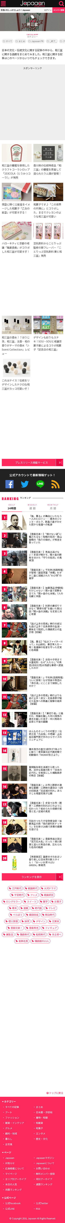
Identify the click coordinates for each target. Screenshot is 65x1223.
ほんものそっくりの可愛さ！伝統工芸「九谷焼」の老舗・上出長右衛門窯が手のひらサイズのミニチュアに (45, 735)
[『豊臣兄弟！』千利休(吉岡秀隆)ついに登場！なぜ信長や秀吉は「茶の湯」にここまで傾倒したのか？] (14, 684)
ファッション (12, 1117)
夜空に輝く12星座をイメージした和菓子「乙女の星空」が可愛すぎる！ (16, 208)
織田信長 (33, 914)
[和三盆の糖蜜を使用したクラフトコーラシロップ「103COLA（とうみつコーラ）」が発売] (17, 153)
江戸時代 (16, 888)
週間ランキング (44, 1184)
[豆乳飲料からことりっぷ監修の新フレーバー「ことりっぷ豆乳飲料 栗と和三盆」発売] (48, 231)
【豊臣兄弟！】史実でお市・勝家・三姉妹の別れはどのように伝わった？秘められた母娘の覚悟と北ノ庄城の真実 (45, 807)
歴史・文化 (42, 1138)
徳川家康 (13, 921)
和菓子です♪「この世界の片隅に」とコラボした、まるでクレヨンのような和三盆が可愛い (47, 210)
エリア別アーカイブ (15, 1179)
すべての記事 (12, 1107)
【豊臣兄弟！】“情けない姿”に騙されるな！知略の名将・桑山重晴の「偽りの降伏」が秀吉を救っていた (45, 538)
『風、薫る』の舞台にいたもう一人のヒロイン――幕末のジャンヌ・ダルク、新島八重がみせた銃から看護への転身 (45, 520)
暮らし (8, 1138)
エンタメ (40, 1133)
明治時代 (50, 914)
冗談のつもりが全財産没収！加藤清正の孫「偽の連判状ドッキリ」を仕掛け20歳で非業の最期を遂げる (45, 825)
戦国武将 (48, 895)
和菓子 (39, 1128)
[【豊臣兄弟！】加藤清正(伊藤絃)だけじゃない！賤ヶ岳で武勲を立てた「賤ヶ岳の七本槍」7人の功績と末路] (14, 594)
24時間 (12, 507)
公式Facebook (9, 484)
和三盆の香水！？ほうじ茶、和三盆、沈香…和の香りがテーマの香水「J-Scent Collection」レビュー (16, 345)
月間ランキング (13, 1189)
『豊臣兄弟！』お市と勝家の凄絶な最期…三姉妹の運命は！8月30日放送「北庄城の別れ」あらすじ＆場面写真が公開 (46, 789)
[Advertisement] (32, 104)
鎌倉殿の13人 (42, 941)
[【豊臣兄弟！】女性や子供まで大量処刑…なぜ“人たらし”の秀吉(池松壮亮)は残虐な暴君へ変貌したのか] (14, 666)
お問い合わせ (43, 1168)
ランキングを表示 (31, 877)
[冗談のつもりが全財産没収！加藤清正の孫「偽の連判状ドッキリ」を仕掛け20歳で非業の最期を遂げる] (14, 827)
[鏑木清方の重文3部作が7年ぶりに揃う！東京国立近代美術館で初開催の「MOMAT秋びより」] (14, 756)
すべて (9, 41)
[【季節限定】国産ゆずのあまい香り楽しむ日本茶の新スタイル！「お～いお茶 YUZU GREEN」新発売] (14, 863)
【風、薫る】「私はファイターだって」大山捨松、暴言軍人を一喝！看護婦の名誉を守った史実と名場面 (46, 646)
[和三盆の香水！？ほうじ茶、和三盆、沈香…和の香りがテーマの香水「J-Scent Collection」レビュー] (17, 325)
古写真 (8, 1144)
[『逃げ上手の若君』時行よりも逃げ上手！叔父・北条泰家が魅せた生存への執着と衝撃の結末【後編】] (14, 702)
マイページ (11, 1173)
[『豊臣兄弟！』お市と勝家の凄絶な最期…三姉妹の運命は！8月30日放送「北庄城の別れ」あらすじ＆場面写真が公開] (14, 792)
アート (8, 1112)
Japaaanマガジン (45, 1158)
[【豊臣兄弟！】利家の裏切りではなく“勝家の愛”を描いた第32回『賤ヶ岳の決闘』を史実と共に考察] (14, 612)
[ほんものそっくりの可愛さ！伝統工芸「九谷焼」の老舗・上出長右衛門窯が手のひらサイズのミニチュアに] (14, 738)
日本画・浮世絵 (44, 1112)
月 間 (53, 507)
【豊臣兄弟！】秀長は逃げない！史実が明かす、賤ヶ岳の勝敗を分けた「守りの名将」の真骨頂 (45, 556)
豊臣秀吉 (33, 928)
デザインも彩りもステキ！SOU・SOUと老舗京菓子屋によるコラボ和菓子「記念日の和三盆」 (47, 343)
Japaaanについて (45, 1163)
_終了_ (53, 41)
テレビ (52, 908)
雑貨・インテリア (14, 1123)
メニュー (3, 3)
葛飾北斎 (23, 941)
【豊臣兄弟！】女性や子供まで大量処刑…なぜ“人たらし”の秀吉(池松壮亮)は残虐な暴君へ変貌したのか (46, 664)
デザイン (40, 921)
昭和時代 (40, 934)
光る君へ (56, 934)
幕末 (14, 908)
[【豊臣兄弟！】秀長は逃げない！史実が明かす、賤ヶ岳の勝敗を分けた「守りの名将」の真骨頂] (14, 558)
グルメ (8, 1128)
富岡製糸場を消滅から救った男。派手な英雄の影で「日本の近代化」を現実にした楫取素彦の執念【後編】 (45, 771)
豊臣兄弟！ (16, 928)
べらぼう (17, 914)
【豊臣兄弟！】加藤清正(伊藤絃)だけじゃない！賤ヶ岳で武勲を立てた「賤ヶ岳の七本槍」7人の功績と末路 (46, 592)
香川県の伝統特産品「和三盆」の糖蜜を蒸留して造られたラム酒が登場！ (47, 169)
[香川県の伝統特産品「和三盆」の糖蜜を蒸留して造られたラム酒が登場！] (48, 153)
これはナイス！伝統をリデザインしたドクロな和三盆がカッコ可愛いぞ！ (16, 384)
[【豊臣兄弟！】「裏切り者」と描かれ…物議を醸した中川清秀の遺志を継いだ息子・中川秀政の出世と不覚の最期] (14, 720)
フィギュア (51, 928)
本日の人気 (11, 1184)
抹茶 (27, 921)
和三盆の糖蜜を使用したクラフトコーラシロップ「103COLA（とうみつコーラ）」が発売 (16, 171)
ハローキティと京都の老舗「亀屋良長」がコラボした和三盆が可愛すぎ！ (16, 247)
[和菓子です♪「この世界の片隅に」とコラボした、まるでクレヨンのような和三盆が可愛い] (48, 192)
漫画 (25, 908)
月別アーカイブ (44, 1179)
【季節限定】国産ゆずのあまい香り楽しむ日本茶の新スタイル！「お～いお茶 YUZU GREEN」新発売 (45, 861)
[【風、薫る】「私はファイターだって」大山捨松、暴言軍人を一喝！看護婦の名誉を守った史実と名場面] (14, 648)
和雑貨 (39, 1123)
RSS (55, 484)
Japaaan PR (37, 41)
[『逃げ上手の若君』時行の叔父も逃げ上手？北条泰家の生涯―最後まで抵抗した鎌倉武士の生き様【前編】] (14, 630)
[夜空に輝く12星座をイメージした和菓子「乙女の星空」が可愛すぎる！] (17, 192)
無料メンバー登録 (45, 1173)
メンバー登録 (58, 10)
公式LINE (40, 484)
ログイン (47, 10)
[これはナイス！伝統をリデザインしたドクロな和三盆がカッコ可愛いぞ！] (17, 368)
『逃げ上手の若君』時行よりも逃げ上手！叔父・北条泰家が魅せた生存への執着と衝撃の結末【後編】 (45, 700)
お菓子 (57, 901)
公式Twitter (25, 484)
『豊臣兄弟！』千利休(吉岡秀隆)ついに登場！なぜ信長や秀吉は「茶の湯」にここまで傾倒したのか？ (46, 682)
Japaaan (32, 4)
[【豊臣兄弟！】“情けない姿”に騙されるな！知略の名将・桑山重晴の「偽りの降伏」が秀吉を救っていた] (14, 541)
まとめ (22, 41)
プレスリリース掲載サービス (31, 462)
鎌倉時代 (24, 934)
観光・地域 (11, 1133)
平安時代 (19, 895)
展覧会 (9, 934)
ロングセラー (13, 901)
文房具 (55, 921)
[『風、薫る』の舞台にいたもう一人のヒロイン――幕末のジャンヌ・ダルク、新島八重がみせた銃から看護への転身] (14, 523)
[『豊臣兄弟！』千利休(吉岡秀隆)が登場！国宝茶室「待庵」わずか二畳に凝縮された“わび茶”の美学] (14, 576)
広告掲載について (14, 1168)
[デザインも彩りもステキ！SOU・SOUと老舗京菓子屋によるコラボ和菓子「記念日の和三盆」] (48, 325)
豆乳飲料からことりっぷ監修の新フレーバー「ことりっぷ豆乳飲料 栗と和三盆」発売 (47, 249)
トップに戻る (56, 1093)
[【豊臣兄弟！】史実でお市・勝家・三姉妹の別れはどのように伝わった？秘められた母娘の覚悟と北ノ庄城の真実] (14, 809)
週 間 (32, 507)
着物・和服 (42, 1117)
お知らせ (10, 1163)
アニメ (33, 895)
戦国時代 (32, 888)
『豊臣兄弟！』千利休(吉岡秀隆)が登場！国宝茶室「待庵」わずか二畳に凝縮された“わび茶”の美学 (46, 574)
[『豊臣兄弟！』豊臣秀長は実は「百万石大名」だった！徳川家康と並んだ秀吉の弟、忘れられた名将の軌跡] (14, 845)
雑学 (45, 901)
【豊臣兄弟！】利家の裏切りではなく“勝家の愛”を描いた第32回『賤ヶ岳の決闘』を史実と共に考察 (45, 610)
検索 (61, 3)
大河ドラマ (50, 888)
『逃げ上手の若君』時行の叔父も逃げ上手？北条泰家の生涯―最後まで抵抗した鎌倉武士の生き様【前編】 (45, 628)
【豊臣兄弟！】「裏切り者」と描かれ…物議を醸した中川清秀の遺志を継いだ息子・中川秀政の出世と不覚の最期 (46, 717)
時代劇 (38, 908)
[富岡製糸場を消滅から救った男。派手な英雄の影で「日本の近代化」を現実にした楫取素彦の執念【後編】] (14, 774)
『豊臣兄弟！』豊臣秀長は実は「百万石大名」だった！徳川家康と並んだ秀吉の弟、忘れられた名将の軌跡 (45, 843)
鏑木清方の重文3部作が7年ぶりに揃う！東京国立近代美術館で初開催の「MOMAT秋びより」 (45, 751)
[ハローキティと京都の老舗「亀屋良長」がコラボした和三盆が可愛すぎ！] (17, 231)
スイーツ (31, 901)
